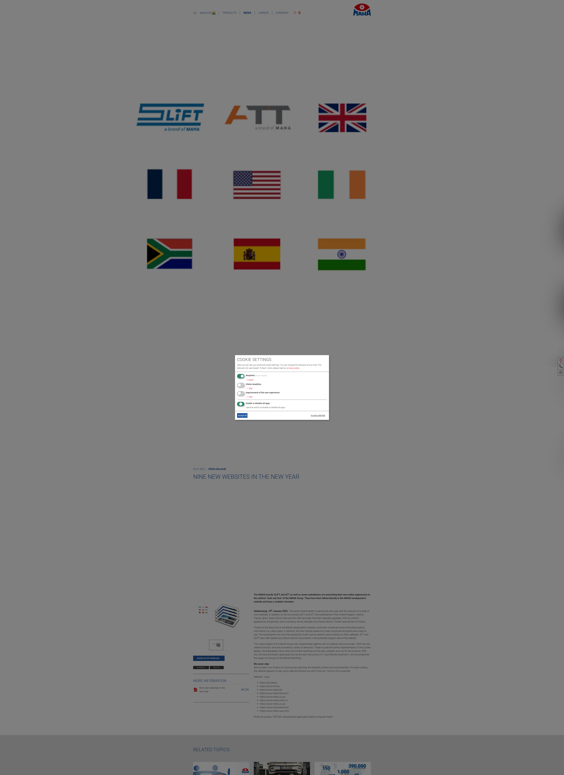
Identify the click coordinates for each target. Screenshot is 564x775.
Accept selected (318, 415)
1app (249, 388)
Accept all (242, 415)
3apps (250, 380)
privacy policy (293, 368)
